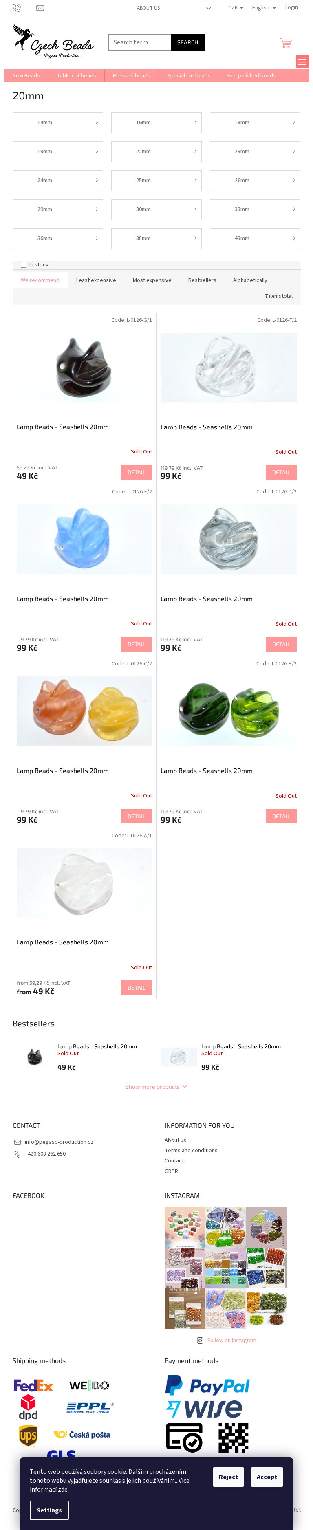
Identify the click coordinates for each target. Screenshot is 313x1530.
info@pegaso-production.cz (59, 1142)
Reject (228, 1477)
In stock (38, 265)
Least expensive (96, 280)
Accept (267, 1477)
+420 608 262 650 (45, 1154)
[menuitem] (26, 75)
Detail (136, 472)
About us (148, 8)
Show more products (153, 1086)
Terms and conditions (191, 1151)
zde (63, 1489)
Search (187, 42)
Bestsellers (202, 280)
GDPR (171, 1171)
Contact (174, 1161)
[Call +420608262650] (25, 7)
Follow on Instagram (231, 1340)
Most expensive (152, 280)
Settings (49, 1510)
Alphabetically (250, 280)
